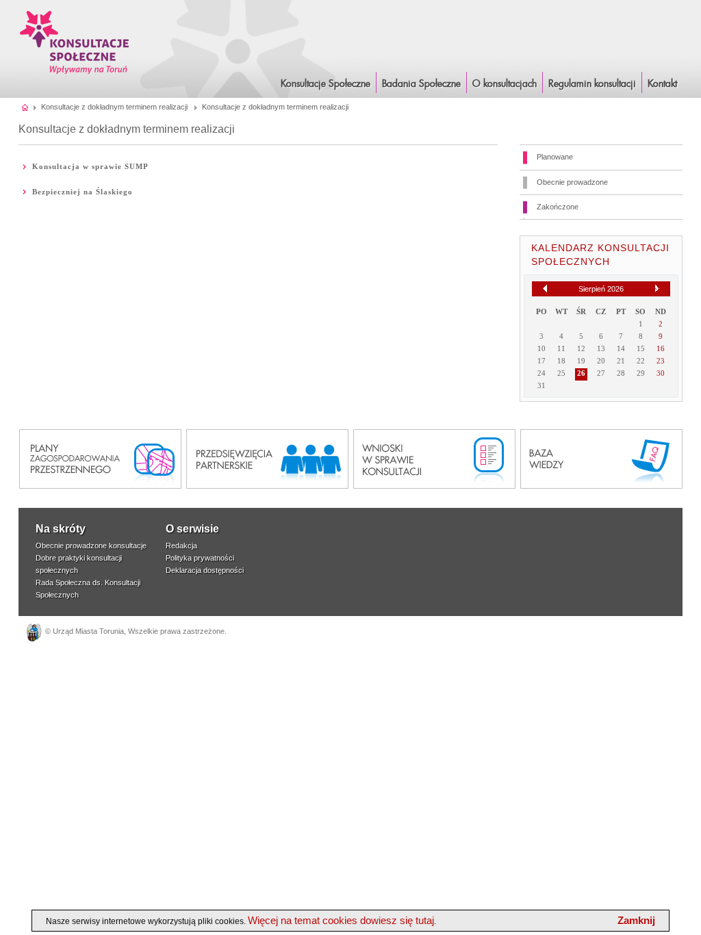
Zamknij (636, 920)
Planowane (555, 157)
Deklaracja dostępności (205, 570)
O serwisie (192, 529)
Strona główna (25, 107)
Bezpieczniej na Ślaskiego (82, 192)
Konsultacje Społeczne (325, 84)
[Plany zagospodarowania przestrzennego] (100, 459)
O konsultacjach (504, 84)
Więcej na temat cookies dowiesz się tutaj (341, 920)
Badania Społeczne (421, 84)
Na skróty (61, 529)
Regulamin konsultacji (592, 84)
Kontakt (662, 84)
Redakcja (181, 545)
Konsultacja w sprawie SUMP (90, 166)
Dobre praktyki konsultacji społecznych (79, 564)
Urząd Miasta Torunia (88, 631)
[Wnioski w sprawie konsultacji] (434, 459)
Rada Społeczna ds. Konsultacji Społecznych (88, 588)
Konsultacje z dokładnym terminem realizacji (114, 107)
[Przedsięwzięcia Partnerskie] (267, 459)
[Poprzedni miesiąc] (545, 288)
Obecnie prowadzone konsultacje (91, 545)
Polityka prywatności (200, 558)
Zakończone (557, 207)
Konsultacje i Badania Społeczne (74, 42)
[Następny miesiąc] (657, 288)
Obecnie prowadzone (572, 182)
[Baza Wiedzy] (601, 459)
